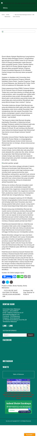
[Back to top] (32, 430)
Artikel (10, 286)
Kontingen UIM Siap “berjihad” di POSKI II (28, 292)
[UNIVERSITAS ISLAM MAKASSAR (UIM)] (18, 3)
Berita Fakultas (17, 286)
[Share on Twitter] (7, 282)
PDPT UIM (21, 422)
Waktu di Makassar (18, 374)
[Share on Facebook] (3, 282)
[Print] (11, 282)
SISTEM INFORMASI (9, 330)
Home (3, 14)
